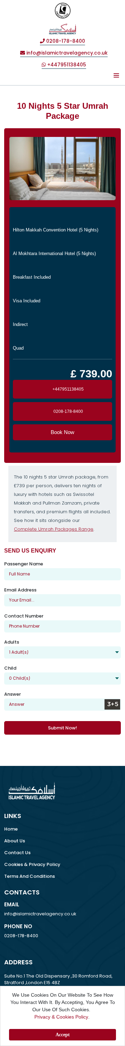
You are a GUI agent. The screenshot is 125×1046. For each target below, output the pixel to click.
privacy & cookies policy (61, 1017)
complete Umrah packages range (53, 529)
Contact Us (17, 852)
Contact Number (23, 616)
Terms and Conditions (29, 876)
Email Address (20, 590)
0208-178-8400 (68, 411)
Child (10, 668)
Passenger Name (23, 564)
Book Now (62, 432)
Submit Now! (62, 728)
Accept (63, 1034)
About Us (14, 840)
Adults (11, 642)
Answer (12, 694)
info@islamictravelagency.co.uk (40, 913)
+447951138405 (68, 389)
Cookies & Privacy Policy (32, 864)
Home (11, 829)
